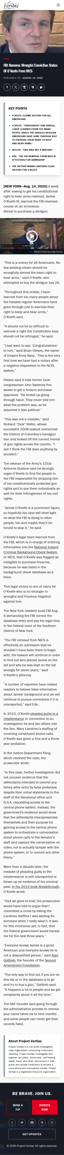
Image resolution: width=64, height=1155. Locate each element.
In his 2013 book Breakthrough (35, 886)
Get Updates (32, 1134)
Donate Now (44, 1107)
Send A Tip (18, 1107)
